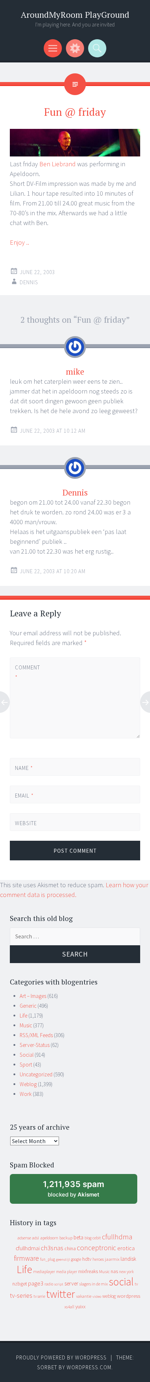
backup (65, 1237)
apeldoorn (49, 1237)
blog (87, 1237)
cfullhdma (117, 1236)
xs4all (69, 1306)
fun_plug (47, 1259)
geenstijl (63, 1259)
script (58, 1284)
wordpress (128, 1295)
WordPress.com (89, 1367)
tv (136, 1284)
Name (24, 768)
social (121, 1281)
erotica (126, 1248)
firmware (26, 1258)
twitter (60, 1294)
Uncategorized (36, 1074)
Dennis (29, 282)
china (70, 1249)
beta (78, 1237)
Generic (28, 1005)
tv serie (39, 1296)
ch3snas (52, 1248)
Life (23, 1015)
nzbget (19, 1283)
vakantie (83, 1296)
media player (66, 1271)
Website (26, 823)
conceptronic (96, 1247)
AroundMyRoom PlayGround (75, 14)
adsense (24, 1237)
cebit (96, 1237)
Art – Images (33, 995)
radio (48, 1284)
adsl (35, 1237)
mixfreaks (88, 1271)
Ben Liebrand (57, 164)
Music (26, 1025)
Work (26, 1093)
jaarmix (112, 1259)
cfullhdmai (28, 1248)
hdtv (86, 1259)
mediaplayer (44, 1271)
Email (24, 795)
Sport (26, 1064)
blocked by (80, 1191)
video (96, 1296)
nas (114, 1271)
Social (26, 1054)
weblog (109, 1296)
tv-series (21, 1296)
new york (126, 1271)
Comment (27, 672)
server (71, 1283)
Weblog (28, 1084)
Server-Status (35, 1044)
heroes (98, 1259)
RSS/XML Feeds (36, 1035)
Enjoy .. (19, 242)
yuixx (80, 1306)
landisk (128, 1258)
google (76, 1259)
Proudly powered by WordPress (61, 1357)
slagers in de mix (93, 1284)
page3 (35, 1283)
